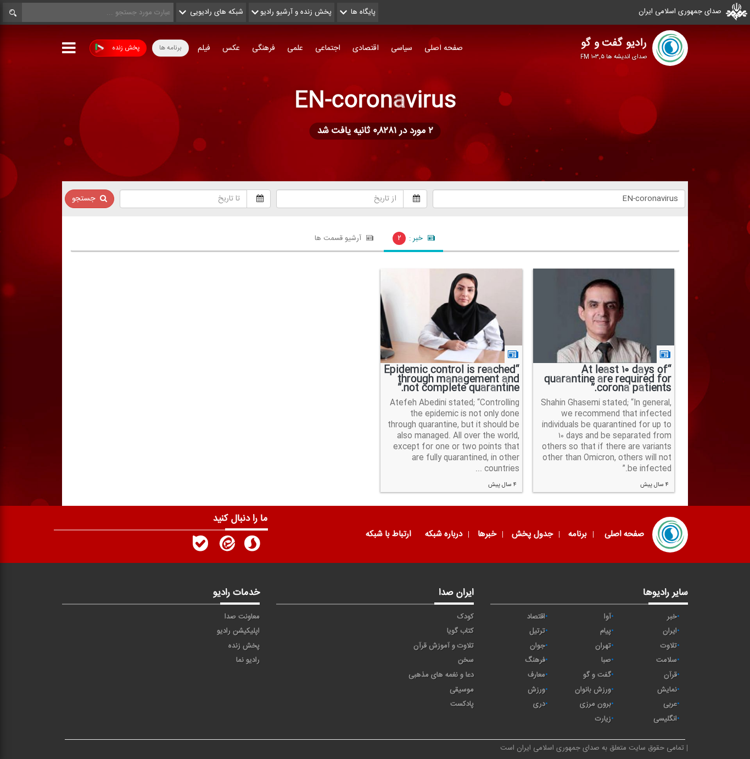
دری (539, 704)
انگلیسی (665, 719)
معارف (536, 675)
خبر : (412, 238)
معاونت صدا (242, 617)
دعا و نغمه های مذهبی (441, 675)
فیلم (204, 48)
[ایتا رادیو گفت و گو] (226, 546)
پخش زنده (125, 47)
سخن (466, 660)
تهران (603, 646)
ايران (670, 631)
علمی (295, 48)
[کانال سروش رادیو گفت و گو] (252, 546)
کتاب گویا (460, 631)
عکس (231, 48)
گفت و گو (597, 675)
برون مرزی (595, 704)
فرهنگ (535, 660)
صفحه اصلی (443, 48)
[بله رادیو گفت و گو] (200, 546)
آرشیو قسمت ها (339, 238)
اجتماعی (327, 48)
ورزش (536, 690)
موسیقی (462, 690)
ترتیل (537, 631)
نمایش (667, 690)
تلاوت (669, 646)
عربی (670, 704)
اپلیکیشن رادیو (238, 631)
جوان (537, 646)
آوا (607, 617)
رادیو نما (248, 660)
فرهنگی (263, 48)
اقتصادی (365, 48)
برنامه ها (170, 47)
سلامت (666, 660)
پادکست (462, 704)
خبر (672, 617)
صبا (606, 660)
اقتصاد (536, 617)
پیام (605, 631)
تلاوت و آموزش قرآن (443, 646)
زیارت (603, 719)
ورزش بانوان (593, 690)
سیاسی (401, 48)
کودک (465, 617)
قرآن (670, 675)
